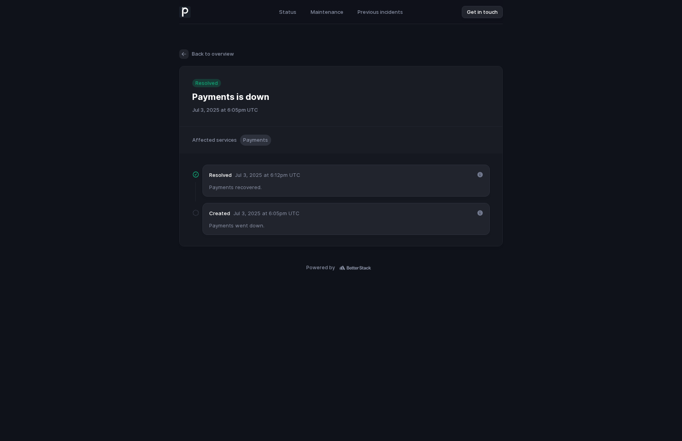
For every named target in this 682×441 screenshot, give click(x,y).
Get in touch (482, 12)
